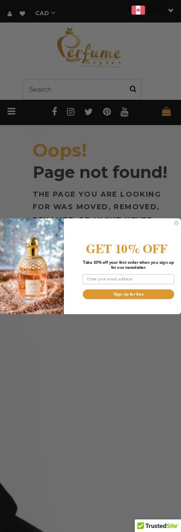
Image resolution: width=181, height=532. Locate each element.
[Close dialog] (176, 222)
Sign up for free (129, 293)
